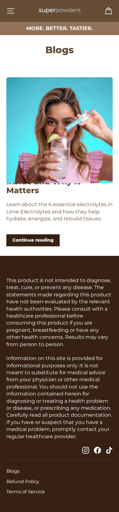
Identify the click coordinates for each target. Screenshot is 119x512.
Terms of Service (25, 492)
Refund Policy (22, 481)
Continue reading (33, 240)
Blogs (12, 471)
